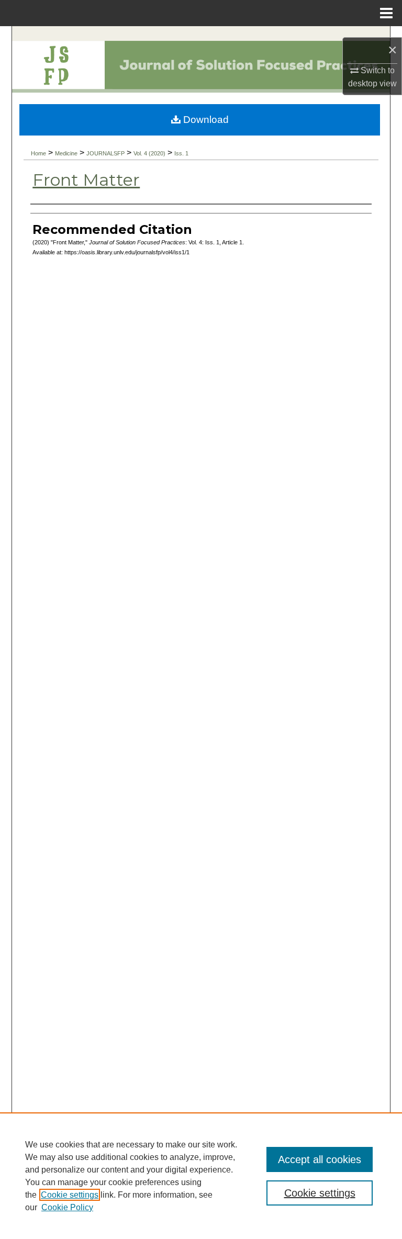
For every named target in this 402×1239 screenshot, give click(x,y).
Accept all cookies (319, 1159)
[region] (201, 1175)
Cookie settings (69, 1194)
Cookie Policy (67, 1207)
